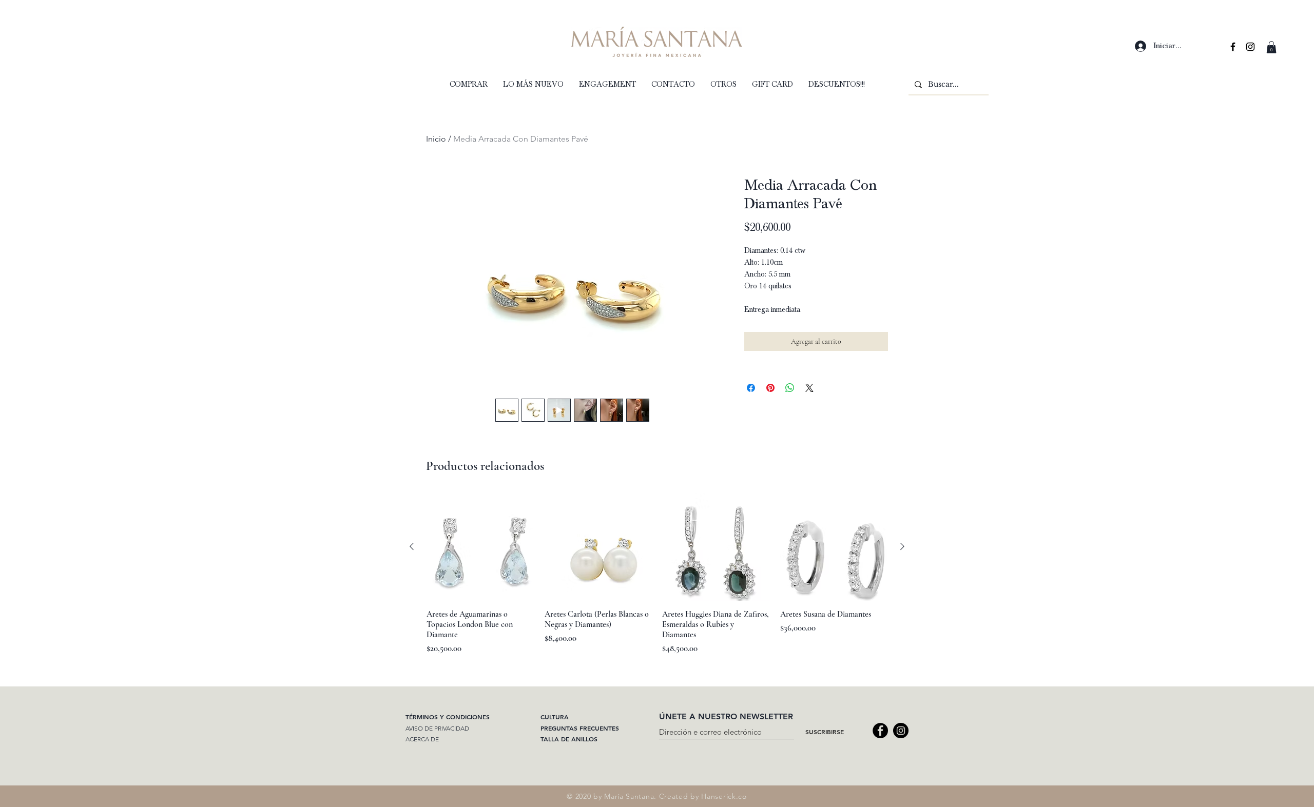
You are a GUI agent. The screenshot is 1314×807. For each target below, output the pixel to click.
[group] (657, 574)
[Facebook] (880, 730)
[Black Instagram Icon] (1250, 46)
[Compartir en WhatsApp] (790, 388)
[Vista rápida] (480, 547)
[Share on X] (809, 388)
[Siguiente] (902, 546)
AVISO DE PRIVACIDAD (437, 728)
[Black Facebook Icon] (1233, 46)
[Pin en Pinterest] (770, 388)
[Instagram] (901, 730)
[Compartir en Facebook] (751, 388)
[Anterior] (411, 546)
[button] (1271, 47)
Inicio (436, 139)
